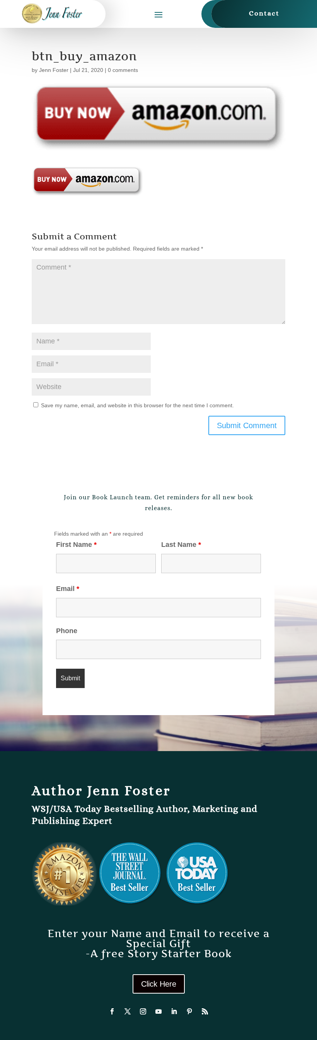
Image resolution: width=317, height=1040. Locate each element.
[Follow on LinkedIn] (174, 1011)
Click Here (158, 984)
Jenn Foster (53, 70)
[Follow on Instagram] (143, 1011)
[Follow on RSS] (205, 1011)
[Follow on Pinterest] (189, 1011)
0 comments (123, 70)
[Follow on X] (127, 1011)
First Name (76, 544)
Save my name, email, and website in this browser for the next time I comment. (137, 405)
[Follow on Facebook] (112, 1011)
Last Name (181, 544)
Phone (66, 631)
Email (67, 589)
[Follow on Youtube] (158, 1011)
